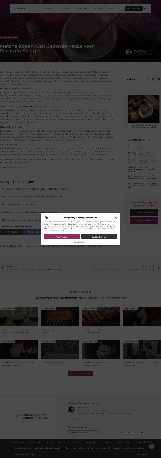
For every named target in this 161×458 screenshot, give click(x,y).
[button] (116, 217)
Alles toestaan (62, 237)
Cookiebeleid (79, 242)
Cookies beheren (99, 237)
